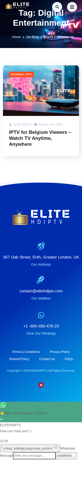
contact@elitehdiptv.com (41, 291)
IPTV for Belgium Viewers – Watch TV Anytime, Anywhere (40, 138)
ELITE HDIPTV (22, 124)
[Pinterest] (41, 385)
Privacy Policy (60, 352)
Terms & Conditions (26, 352)
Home (16, 37)
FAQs (69, 359)
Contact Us (47, 359)
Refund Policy (19, 359)
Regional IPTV (21, 74)
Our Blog (32, 37)
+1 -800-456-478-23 (41, 326)
